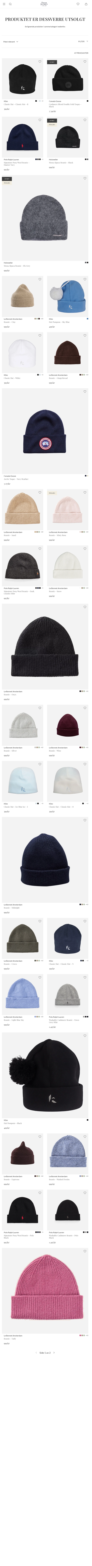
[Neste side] (54, 1352)
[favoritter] (78, 4)
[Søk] (10, 4)
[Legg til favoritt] (39, 61)
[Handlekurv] (86, 4)
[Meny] (4, 4)
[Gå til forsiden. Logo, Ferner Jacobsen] (44, 4)
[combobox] (11, 42)
